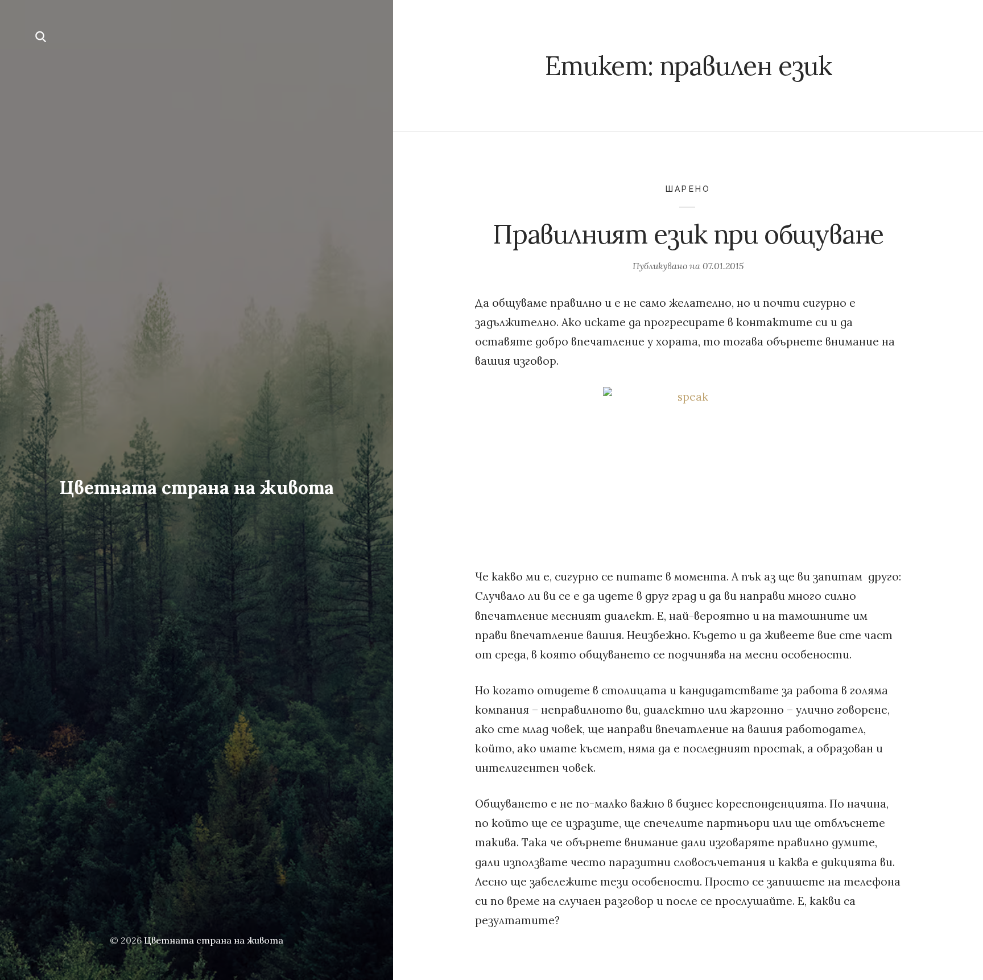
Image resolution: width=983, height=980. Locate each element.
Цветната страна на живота (196, 487)
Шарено (688, 188)
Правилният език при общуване (688, 234)
